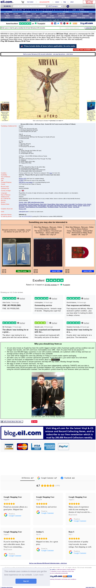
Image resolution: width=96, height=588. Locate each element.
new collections (66, 17)
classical (44, 15)
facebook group (81, 17)
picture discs (61, 15)
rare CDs (15, 13)
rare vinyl (24, 13)
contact (57, 2)
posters (90, 13)
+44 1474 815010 (26, 216)
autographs (74, 15)
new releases (9, 11)
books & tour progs (77, 13)
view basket (30, 2)
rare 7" (42, 13)
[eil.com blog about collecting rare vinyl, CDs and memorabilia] (48, 439)
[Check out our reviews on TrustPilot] (55, 360)
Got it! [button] (26, 581)
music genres (71, 569)
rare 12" (49, 13)
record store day (84, 11)
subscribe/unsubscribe (61, 573)
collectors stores (50, 17)
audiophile (17, 15)
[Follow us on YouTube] (67, 24)
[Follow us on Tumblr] (64, 24)
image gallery (52, 569)
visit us (28, 17)
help (65, 2)
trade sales (37, 17)
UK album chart (47, 11)
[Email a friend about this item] (11, 422)
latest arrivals (26, 11)
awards (52, 15)
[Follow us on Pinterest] (52, 24)
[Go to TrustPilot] (25, 24)
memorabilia (85, 15)
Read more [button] (73, 515)
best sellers (66, 11)
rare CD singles (61, 13)
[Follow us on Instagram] (61, 24)
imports (8, 15)
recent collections (62, 571)
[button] (82, 446)
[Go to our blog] (86, 24)
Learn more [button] (38, 575)
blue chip (6, 13)
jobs (91, 17)
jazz (37, 15)
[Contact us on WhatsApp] (70, 24)
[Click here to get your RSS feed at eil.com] (75, 23)
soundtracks (29, 15)
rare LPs (34, 13)
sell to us (7, 17)
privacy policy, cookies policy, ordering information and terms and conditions (54, 579)
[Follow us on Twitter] (58, 24)
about (72, 2)
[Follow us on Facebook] (55, 24)
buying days (18, 17)
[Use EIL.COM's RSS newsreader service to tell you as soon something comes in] (67, 576)
